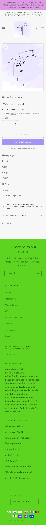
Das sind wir (11, 354)
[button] (3, 28)
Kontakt (8, 324)
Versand (13, 113)
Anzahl (5, 118)
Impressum (9, 330)
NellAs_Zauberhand (19, 521)
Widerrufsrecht (11, 305)
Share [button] (8, 223)
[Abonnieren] (38, 273)
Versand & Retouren (13, 317)
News (7, 336)
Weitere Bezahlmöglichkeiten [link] (23, 149)
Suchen (8, 293)
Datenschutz (10, 299)
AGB (6, 311)
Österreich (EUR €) (21, 502)
